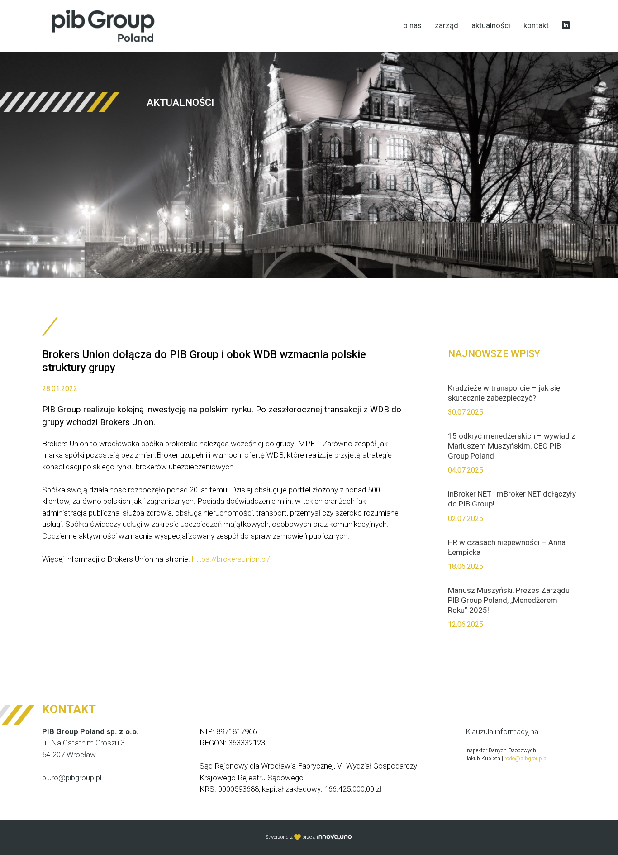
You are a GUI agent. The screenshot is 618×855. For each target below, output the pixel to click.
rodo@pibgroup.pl (526, 758)
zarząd (446, 25)
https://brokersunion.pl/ (231, 559)
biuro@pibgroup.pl (71, 777)
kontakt (536, 25)
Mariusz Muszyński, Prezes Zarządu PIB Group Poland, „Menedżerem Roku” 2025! (509, 600)
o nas (412, 25)
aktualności (490, 25)
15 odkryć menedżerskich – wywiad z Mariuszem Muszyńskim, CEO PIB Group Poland (511, 445)
